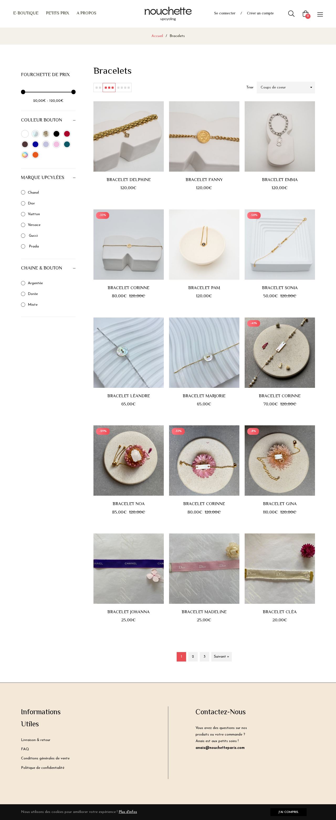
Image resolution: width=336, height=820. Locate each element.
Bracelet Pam (204, 288)
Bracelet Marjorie (204, 396)
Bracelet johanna (128, 612)
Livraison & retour (35, 740)
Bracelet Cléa (280, 612)
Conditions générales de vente (45, 758)
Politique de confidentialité (42, 768)
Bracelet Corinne (128, 288)
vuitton (34, 214)
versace (34, 225)
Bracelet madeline (204, 612)
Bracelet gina (280, 504)
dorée (33, 294)
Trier (250, 87)
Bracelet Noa (129, 504)
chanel (33, 193)
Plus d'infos (128, 812)
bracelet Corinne (280, 396)
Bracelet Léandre (128, 396)
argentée (35, 283)
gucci (33, 236)
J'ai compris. (288, 812)
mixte (33, 305)
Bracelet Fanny (204, 180)
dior (31, 203)
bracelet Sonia (280, 288)
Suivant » (221, 657)
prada (33, 246)
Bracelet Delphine (129, 180)
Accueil (157, 36)
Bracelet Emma (280, 180)
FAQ (25, 749)
